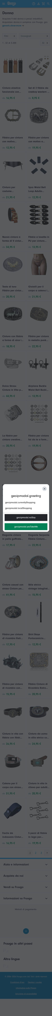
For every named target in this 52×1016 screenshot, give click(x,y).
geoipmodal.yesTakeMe (26, 526)
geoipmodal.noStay (26, 517)
